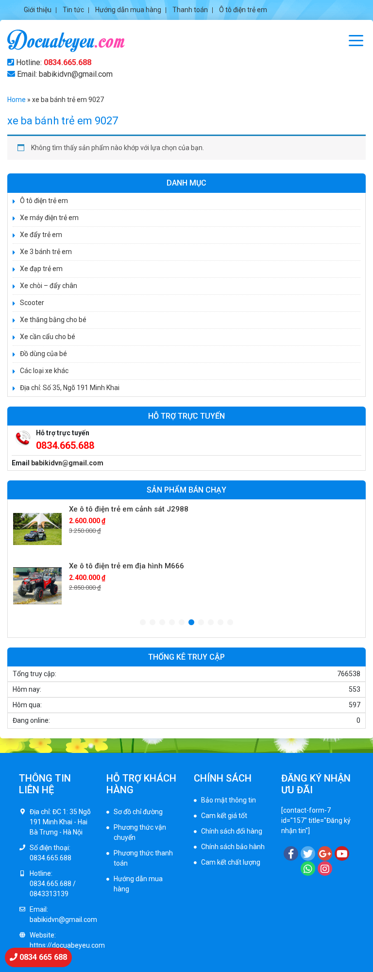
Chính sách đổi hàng (231, 831)
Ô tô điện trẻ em (243, 10)
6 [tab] (191, 623)
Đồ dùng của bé (43, 354)
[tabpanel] (186, 529)
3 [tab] (162, 623)
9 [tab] (220, 623)
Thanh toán (190, 10)
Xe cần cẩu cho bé (47, 337)
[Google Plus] (325, 853)
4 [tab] (172, 623)
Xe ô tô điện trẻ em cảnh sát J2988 (128, 509)
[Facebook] (291, 853)
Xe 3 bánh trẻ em (46, 252)
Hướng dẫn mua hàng (128, 10)
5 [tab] (181, 623)
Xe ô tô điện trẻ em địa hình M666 (126, 566)
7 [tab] (201, 623)
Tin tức (73, 10)
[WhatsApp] (308, 868)
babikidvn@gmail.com (67, 463)
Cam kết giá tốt (224, 815)
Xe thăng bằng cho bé (53, 320)
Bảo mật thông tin (228, 800)
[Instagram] (325, 868)
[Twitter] (308, 853)
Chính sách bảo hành (233, 847)
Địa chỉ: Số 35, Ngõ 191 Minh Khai (69, 388)
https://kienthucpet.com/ (232, 904)
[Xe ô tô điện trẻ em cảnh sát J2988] (37, 529)
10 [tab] (230, 623)
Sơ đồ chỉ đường (138, 812)
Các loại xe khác (44, 371)
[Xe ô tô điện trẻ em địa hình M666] (37, 586)
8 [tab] (211, 623)
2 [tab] (152, 623)
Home (16, 99)
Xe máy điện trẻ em (49, 218)
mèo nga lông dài (220, 915)
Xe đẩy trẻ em (41, 235)
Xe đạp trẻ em (41, 269)
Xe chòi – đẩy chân (48, 286)
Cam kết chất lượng (230, 862)
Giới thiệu (37, 10)
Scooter (32, 303)
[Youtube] (342, 853)
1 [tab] (143, 623)
